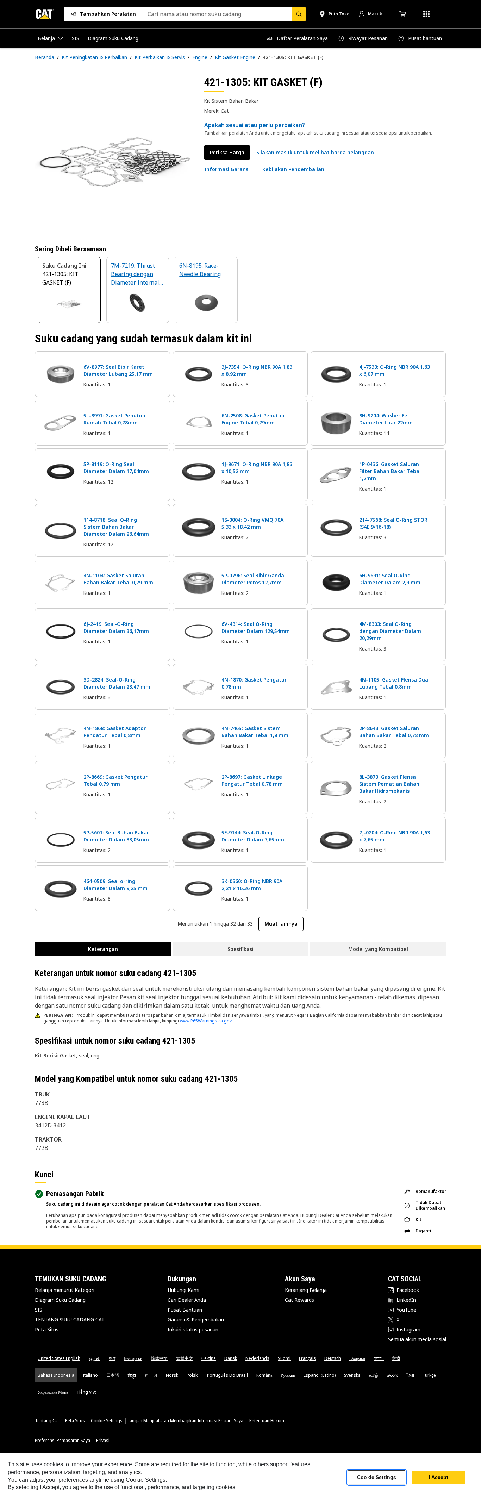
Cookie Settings (107, 1421)
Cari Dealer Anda (187, 1299)
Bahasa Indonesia (56, 1375)
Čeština (208, 1358)
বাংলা (112, 1358)
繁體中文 (184, 1358)
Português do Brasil (227, 1375)
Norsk (172, 1375)
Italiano (90, 1375)
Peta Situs (46, 1329)
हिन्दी (396, 1358)
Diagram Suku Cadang (60, 1299)
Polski (193, 1375)
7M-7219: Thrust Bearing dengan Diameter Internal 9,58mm (135, 274)
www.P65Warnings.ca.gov (206, 1021)
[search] (299, 14)
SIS (38, 1309)
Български (133, 1358)
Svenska (352, 1375)
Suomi (284, 1358)
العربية (94, 1358)
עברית (379, 1358)
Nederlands (257, 1358)
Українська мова (53, 1392)
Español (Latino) (320, 1375)
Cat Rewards (299, 1299)
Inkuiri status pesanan (193, 1329)
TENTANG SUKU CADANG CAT (70, 1319)
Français (307, 1358)
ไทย (410, 1375)
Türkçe (429, 1375)
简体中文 (159, 1358)
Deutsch (332, 1358)
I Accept (438, 1477)
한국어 (151, 1375)
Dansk (230, 1358)
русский (288, 1375)
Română (264, 1375)
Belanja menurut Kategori (64, 1290)
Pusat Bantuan (185, 1309)
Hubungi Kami (183, 1290)
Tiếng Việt (86, 1392)
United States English (59, 1358)
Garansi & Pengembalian (196, 1319)
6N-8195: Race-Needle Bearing (200, 270)
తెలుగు (392, 1375)
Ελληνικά (357, 1358)
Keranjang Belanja (306, 1290)
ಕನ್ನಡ (131, 1375)
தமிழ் (373, 1375)
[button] (315, 152)
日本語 (112, 1375)
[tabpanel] (114, 154)
